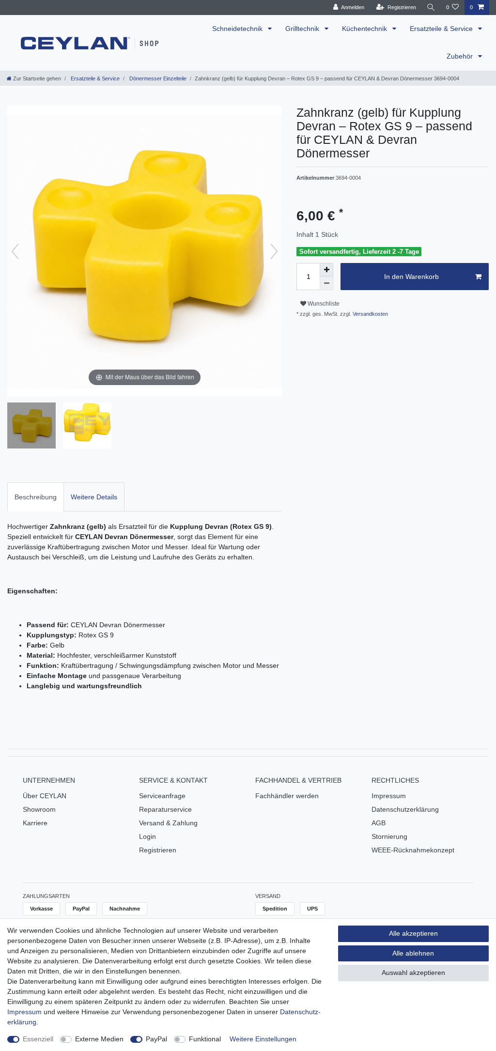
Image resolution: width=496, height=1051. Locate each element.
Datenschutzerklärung (405, 809)
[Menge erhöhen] (326, 270)
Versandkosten (369, 314)
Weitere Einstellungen (263, 1039)
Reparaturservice (165, 809)
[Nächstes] (274, 251)
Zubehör (461, 56)
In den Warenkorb (411, 276)
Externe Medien (99, 1039)
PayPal (156, 1039)
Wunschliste (323, 303)
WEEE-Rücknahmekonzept (413, 850)
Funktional (205, 1039)
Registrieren (157, 850)
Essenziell (38, 1039)
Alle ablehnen (413, 953)
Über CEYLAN (44, 796)
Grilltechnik (303, 28)
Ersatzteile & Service (442, 28)
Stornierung (389, 836)
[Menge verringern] (326, 283)
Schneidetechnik (238, 28)
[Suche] (431, 7)
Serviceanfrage (162, 796)
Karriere (35, 823)
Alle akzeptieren (413, 933)
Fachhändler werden (287, 796)
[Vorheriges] (15, 251)
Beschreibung (36, 497)
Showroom (39, 809)
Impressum (389, 796)
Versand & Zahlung (168, 823)
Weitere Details (94, 497)
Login (147, 836)
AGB (379, 823)
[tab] (35, 496)
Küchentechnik (365, 28)
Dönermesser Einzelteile (157, 78)
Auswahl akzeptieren (413, 972)
